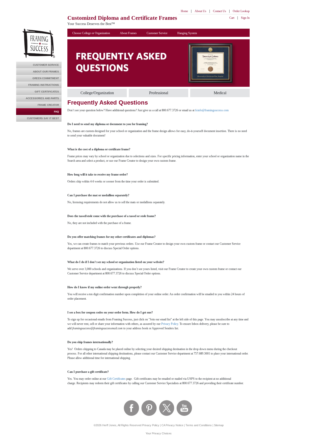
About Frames (128, 33)
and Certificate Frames (122, 18)
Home (184, 11)
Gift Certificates (47, 91)
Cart (231, 18)
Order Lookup (241, 11)
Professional (158, 93)
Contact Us (219, 11)
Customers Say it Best (43, 118)
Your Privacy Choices (159, 433)
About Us (200, 11)
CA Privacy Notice (172, 425)
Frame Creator (48, 105)
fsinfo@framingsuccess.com (212, 110)
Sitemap (219, 425)
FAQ (56, 111)
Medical (220, 93)
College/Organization (97, 93)
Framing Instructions (43, 85)
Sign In (245, 18)
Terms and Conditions (198, 425)
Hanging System (187, 33)
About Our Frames (46, 71)
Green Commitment (45, 78)
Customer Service (46, 65)
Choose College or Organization (91, 33)
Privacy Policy (169, 324)
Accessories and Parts (42, 98)
